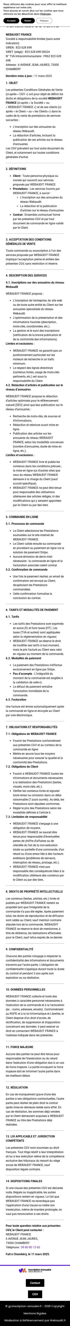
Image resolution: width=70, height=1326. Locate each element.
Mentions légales (35, 1313)
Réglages (45, 14)
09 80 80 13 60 (30, 1247)
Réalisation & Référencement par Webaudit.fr (35, 1320)
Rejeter (27, 20)
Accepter (11, 20)
